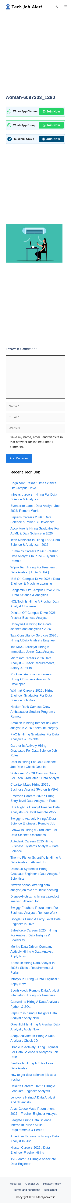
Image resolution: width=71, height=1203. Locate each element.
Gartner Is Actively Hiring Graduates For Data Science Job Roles (33, 750)
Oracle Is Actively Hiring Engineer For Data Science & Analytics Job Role (34, 1052)
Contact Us (32, 1183)
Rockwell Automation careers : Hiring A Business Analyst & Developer (32, 679)
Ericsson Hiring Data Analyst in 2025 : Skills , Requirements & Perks (32, 967)
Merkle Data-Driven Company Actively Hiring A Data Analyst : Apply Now (32, 951)
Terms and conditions (27, 1189)
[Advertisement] (35, 55)
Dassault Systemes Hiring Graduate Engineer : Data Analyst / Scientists (35, 873)
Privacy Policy (52, 1183)
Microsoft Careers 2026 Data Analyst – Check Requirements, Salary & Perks (32, 663)
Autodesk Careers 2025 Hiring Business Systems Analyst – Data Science (34, 846)
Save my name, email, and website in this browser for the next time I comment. (36, 442)
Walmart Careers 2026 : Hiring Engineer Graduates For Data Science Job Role (31, 695)
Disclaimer (50, 1189)
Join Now (53, 111)
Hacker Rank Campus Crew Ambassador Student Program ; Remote (32, 711)
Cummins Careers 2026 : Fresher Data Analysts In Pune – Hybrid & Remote (34, 556)
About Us (16, 1183)
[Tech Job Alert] (23, 6)
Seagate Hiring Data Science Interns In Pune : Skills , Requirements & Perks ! (30, 1125)
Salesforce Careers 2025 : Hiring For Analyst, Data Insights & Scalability (33, 935)
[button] (56, 6)
